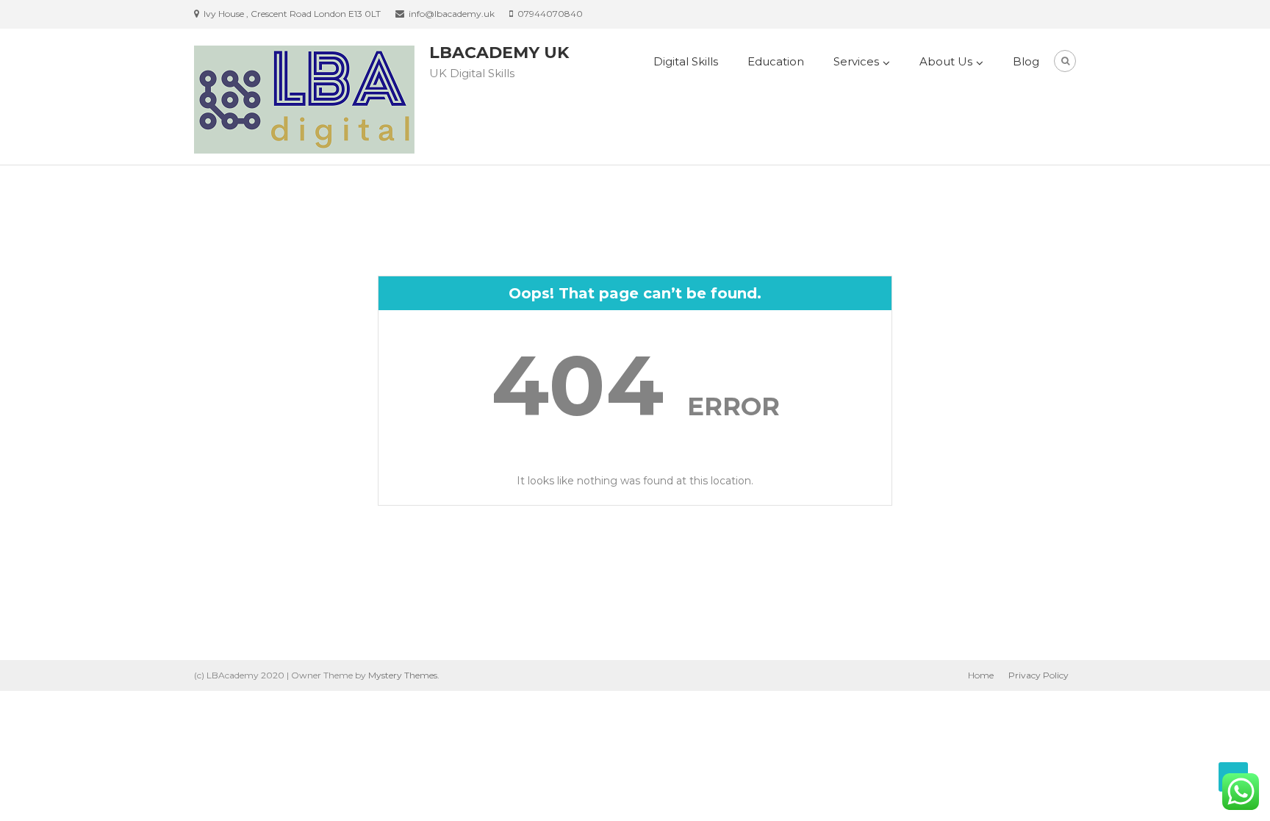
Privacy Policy (1038, 675)
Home (981, 675)
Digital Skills (685, 61)
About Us (945, 61)
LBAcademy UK (499, 52)
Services (856, 61)
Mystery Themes (402, 675)
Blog (1026, 61)
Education (775, 61)
